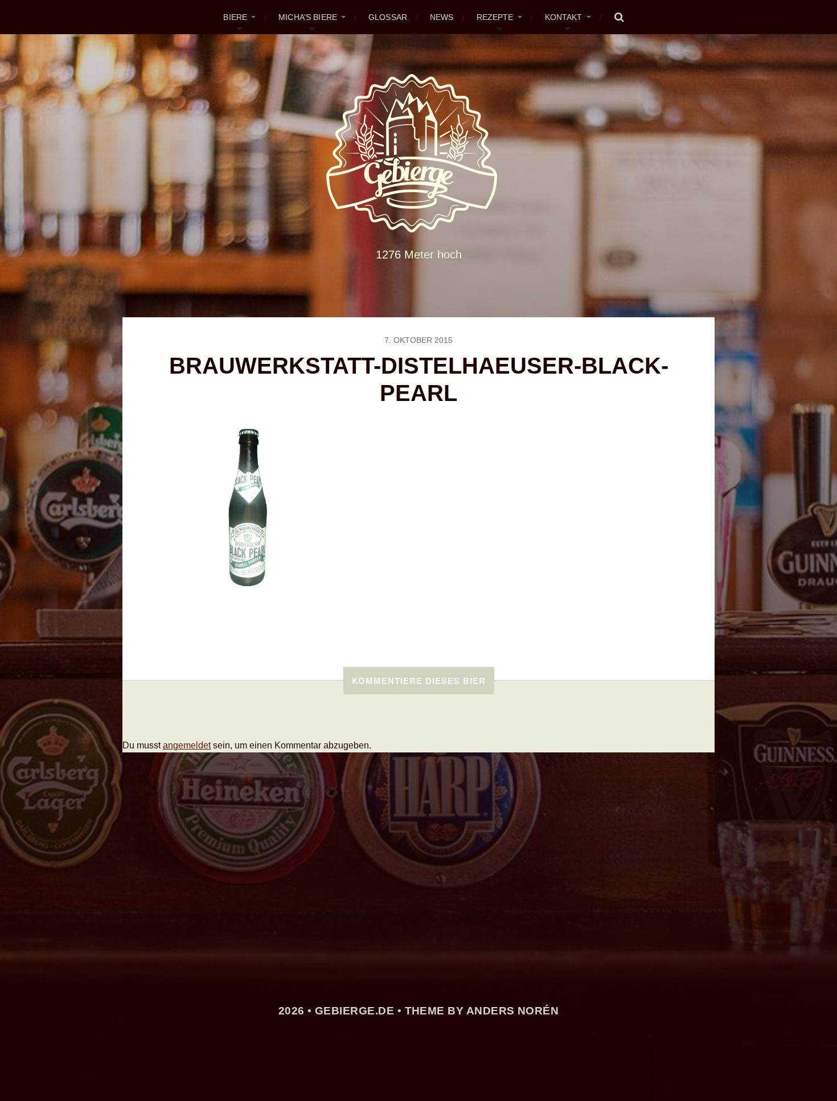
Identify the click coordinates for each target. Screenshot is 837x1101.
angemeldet (187, 745)
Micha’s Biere (307, 17)
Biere (235, 17)
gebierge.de (354, 1011)
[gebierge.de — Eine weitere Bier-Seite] (418, 153)
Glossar (387, 17)
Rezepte (495, 17)
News (442, 17)
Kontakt (563, 17)
